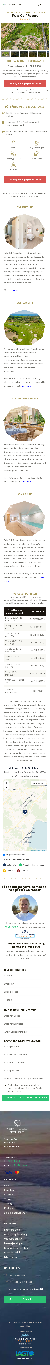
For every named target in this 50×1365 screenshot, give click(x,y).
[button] (25, 812)
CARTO (44, 850)
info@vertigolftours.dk (20, 1165)
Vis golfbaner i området (16, 854)
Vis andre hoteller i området (18, 859)
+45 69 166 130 (13, 1161)
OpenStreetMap (35, 850)
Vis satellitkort (38, 783)
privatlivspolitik (36, 1289)
